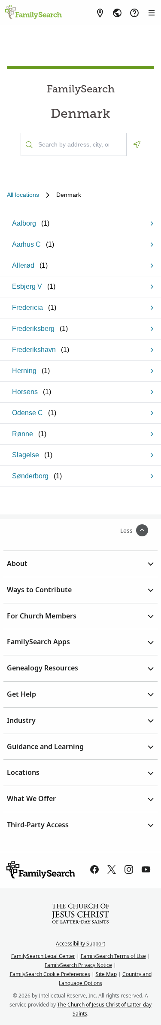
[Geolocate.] (137, 144)
